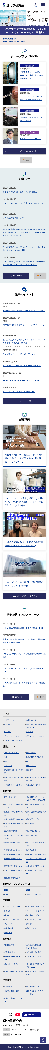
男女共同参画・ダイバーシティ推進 (36, 779)
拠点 (28, 761)
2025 (28, 890)
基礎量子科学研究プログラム (14, 813)
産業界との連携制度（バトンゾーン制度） (36, 946)
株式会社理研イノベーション (14, 958)
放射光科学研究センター (13, 878)
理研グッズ (8, 924)
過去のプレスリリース (34, 894)
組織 (5, 761)
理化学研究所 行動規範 (34, 757)
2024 (6, 894)
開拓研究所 (30, 823)
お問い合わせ (31, 720)
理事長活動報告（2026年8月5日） (14, 41)
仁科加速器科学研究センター (36, 871)
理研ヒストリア (32, 928)
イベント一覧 (25, 401)
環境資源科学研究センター (14, 866)
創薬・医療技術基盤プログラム (36, 813)
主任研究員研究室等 (11, 831)
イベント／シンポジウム (35, 911)
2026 (6, 890)
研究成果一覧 (16, 697)
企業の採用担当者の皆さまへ (14, 972)
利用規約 (29, 732)
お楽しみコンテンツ (11, 920)
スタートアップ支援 (33, 957)
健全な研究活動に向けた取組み (14, 779)
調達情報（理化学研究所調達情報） (36, 726)
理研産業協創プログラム (35, 819)
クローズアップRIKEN (12, 906)
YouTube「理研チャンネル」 (25, 596)
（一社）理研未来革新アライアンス (36, 965)
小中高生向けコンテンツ (35, 920)
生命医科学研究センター (13, 854)
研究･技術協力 (9, 952)
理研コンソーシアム (11, 964)
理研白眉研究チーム (33, 831)
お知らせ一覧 (16, 275)
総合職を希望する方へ (12, 991)
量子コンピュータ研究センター (36, 844)
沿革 (5, 757)
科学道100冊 (8, 928)
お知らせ (7, 911)
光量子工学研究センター (13, 870)
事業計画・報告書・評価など (14, 771)
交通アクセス (9, 720)
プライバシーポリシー (12, 736)
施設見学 (29, 924)
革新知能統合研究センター (14, 850)
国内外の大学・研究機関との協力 (36, 972)
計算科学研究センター (12, 843)
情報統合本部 (31, 850)
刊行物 (6, 915)
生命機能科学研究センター (36, 854)
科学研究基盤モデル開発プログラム (36, 805)
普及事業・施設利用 (33, 952)
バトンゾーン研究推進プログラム (14, 825)
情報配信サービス (32, 915)
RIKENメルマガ (33, 1015)
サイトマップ (9, 724)
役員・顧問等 (31, 753)
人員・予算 (8, 766)
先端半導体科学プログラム (14, 819)
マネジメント (31, 766)
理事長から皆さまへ (9, 39)
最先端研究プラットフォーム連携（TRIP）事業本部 (36, 798)
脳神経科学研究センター (13, 859)
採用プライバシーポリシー (36, 736)
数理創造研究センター (34, 835)
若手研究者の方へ (32, 987)
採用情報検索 (9, 987)
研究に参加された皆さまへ (14, 785)
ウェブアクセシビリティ (13, 741)
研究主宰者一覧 (10, 797)
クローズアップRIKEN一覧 (25, 151)
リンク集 (7, 732)
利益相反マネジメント (34, 785)
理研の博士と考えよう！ (35, 906)
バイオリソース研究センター (36, 860)
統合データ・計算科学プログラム (14, 805)
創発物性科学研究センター (36, 866)
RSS (27, 160)
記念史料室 (8, 933)
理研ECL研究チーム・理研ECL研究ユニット (14, 836)
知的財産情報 (9, 945)
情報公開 (29, 770)
